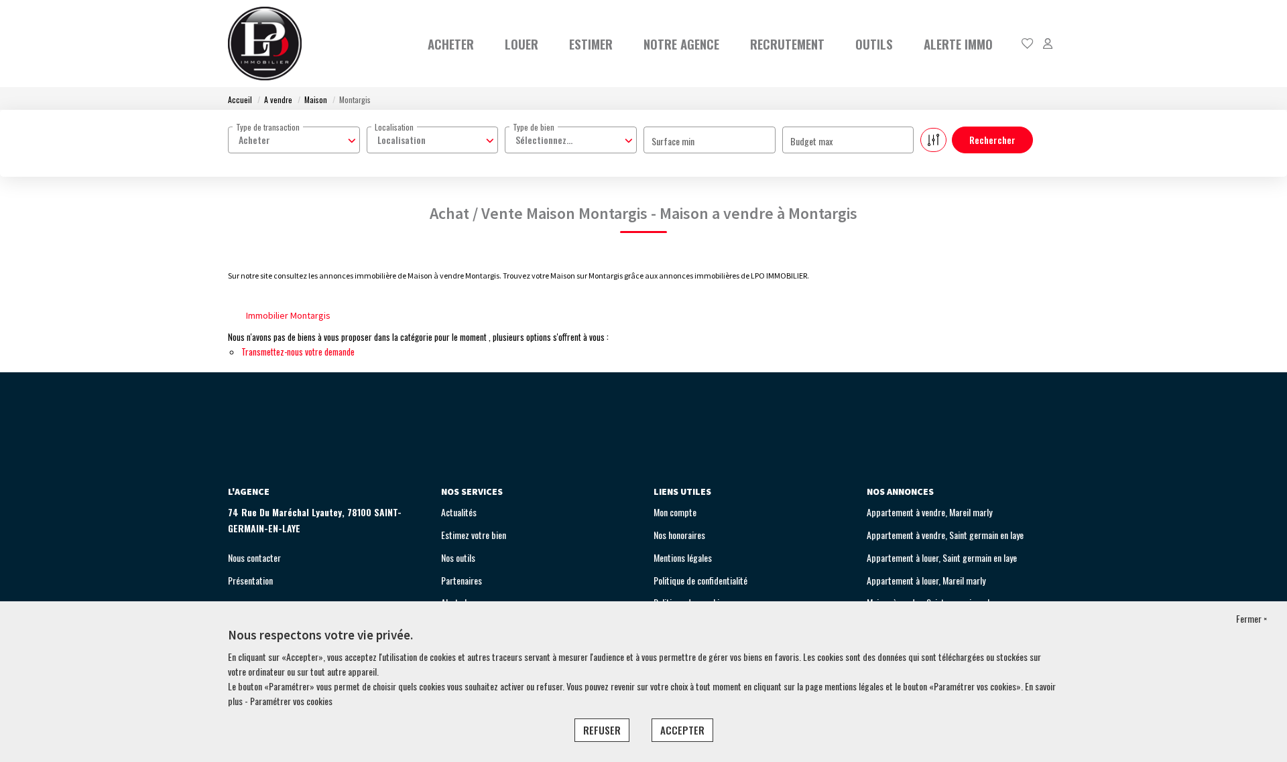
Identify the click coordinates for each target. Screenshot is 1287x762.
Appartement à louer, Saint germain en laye (942, 557)
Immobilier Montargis (288, 315)
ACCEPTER (682, 729)
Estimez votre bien (473, 535)
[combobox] (294, 140)
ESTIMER (591, 43)
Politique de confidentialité (700, 580)
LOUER (521, 43)
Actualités (459, 512)
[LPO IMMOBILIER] (265, 43)
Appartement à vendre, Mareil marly (929, 512)
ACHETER (451, 43)
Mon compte (675, 512)
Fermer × (1251, 618)
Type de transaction (268, 127)
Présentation (250, 580)
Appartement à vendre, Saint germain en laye (945, 535)
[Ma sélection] (1028, 44)
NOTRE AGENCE (681, 43)
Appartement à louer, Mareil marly (926, 580)
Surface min (673, 141)
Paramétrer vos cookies (291, 701)
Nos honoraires (679, 535)
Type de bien (533, 127)
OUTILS (874, 43)
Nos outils (458, 557)
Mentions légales (683, 557)
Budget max (811, 141)
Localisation (394, 127)
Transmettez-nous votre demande (298, 351)
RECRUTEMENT (787, 43)
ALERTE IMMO (958, 43)
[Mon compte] (1047, 44)
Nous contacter (254, 557)
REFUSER (602, 729)
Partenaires (461, 580)
